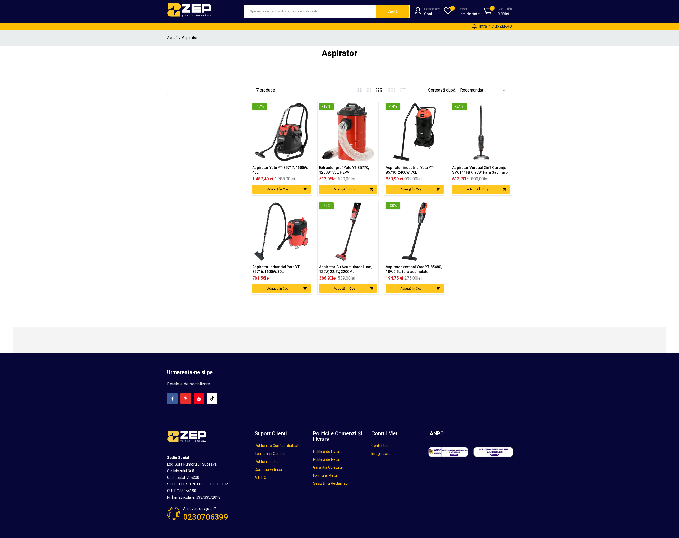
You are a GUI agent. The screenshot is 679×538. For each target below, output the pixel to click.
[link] (306, 107)
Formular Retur (325, 475)
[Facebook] (172, 398)
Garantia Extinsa (268, 469)
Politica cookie (266, 461)
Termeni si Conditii (270, 454)
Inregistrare (381, 454)
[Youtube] (199, 398)
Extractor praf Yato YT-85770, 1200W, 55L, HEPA (344, 170)
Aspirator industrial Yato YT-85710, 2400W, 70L (410, 170)
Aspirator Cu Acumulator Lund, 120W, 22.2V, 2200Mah (345, 269)
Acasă (172, 38)
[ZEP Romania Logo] (189, 11)
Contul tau (380, 446)
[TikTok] (212, 398)
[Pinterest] (185, 398)
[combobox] (310, 11)
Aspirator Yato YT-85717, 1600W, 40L (280, 170)
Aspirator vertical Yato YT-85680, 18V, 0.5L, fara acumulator (414, 269)
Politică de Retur (326, 459)
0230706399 (205, 517)
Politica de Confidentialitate (278, 446)
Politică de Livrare (327, 451)
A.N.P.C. (261, 477)
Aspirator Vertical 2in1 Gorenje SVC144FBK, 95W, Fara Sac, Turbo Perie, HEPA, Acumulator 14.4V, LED (481, 170)
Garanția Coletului (328, 467)
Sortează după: (442, 90)
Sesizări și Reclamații (331, 483)
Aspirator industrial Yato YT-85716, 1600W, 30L (276, 269)
